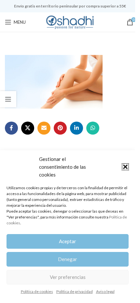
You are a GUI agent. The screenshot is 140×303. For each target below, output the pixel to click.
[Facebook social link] (11, 128)
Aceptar (67, 241)
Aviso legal (105, 291)
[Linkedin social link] (76, 128)
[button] (125, 167)
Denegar (67, 259)
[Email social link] (43, 128)
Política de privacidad (74, 291)
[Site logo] (70, 21)
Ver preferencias (68, 277)
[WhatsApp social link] (92, 128)
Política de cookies (37, 291)
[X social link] (27, 128)
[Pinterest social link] (60, 128)
